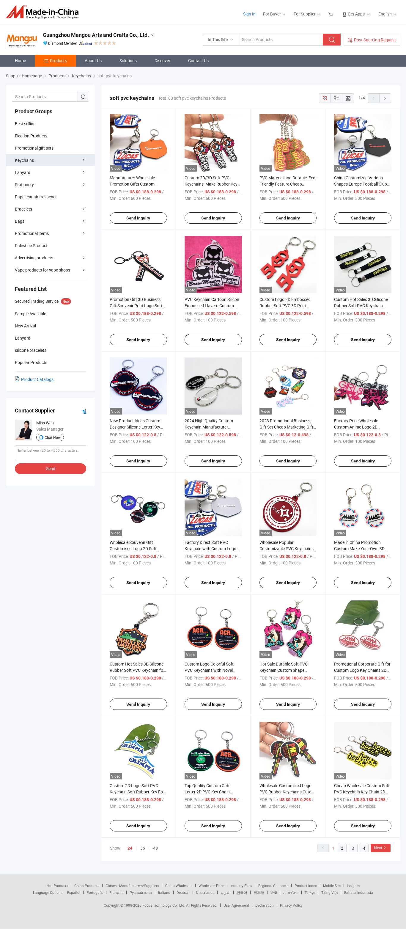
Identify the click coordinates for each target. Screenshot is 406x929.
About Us (93, 60)
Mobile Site (332, 885)
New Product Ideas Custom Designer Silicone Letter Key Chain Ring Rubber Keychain (136, 427)
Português (94, 892)
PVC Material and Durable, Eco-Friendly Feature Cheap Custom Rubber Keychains (288, 184)
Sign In (249, 14)
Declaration (264, 905)
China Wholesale (178, 885)
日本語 (259, 892)
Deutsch (183, 892)
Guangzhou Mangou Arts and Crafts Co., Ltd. (96, 35)
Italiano (164, 892)
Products (58, 60)
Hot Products (57, 885)
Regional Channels (273, 885)
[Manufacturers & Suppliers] (44, 12)
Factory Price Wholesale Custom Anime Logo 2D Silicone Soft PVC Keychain (358, 427)
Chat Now (53, 437)
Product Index (306, 885)
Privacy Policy (291, 905)
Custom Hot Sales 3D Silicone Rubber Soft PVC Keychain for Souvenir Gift (137, 670)
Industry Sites (241, 885)
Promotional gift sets (34, 148)
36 (142, 848)
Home (20, 60)
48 (155, 848)
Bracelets (23, 209)
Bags (19, 221)
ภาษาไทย (290, 892)
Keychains (24, 160)
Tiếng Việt (329, 892)
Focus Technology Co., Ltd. (164, 905)
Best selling (25, 123)
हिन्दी (273, 892)
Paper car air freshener (36, 197)
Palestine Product (31, 245)
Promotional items (32, 233)
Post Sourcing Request (375, 40)
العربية (225, 892)
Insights (353, 885)
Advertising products (34, 258)
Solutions (128, 60)
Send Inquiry (138, 218)
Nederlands (205, 892)
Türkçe (310, 892)
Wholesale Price (211, 885)
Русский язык (141, 892)
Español (73, 892)
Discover (162, 60)
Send (50, 468)
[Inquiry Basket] (331, 14)
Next (378, 847)
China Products (86, 885)
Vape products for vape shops (42, 270)
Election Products (31, 136)
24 (130, 848)
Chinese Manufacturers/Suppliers (132, 885)
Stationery (24, 184)
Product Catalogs (37, 379)
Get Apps (356, 14)
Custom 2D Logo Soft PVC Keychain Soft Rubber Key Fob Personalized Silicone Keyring (137, 792)
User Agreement (236, 905)
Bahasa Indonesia (358, 892)
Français (116, 892)
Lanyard (22, 172)
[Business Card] (83, 411)
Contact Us (198, 60)
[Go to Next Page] (385, 98)
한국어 (242, 892)
